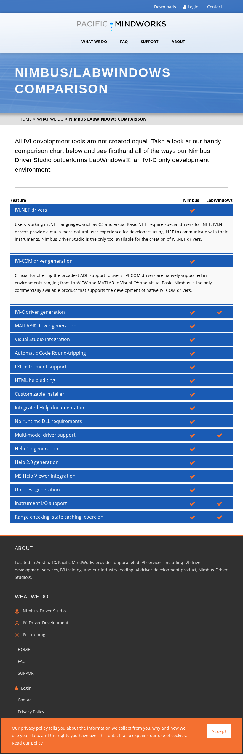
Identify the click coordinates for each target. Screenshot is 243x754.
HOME (25, 119)
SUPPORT (150, 41)
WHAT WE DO (94, 41)
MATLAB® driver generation (45, 325)
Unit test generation (37, 489)
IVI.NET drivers (31, 210)
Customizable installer (39, 394)
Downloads (165, 6)
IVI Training (32, 634)
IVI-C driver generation (40, 312)
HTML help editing (35, 380)
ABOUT (178, 41)
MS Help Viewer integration (45, 476)
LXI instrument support (41, 366)
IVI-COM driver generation (44, 261)
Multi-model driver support (45, 435)
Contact (214, 6)
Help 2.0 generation (37, 462)
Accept (219, 731)
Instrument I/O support (41, 503)
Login (193, 6)
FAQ (124, 41)
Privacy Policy (31, 712)
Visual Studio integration (42, 339)
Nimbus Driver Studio (42, 611)
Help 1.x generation (36, 448)
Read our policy (27, 743)
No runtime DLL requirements (48, 421)
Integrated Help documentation (50, 407)
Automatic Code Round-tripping (50, 353)
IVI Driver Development (43, 622)
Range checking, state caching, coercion (59, 517)
